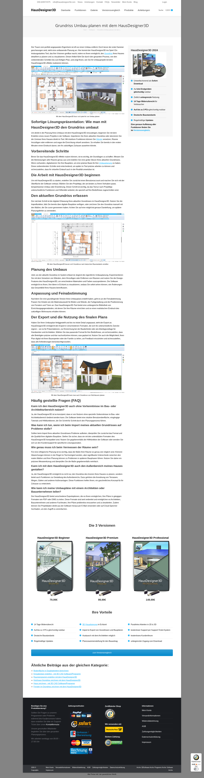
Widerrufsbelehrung (150, 721)
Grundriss (108, 53)
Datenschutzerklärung (151, 737)
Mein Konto (146, 710)
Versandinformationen (151, 716)
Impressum (146, 742)
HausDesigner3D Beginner (53, 537)
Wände (99, 139)
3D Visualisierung (89, 624)
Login (164, 2)
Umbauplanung (105, 163)
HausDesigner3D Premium (102, 537)
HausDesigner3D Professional (150, 537)
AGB (144, 726)
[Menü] (200, 754)
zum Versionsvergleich (102, 653)
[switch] (196, 769)
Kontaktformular (52, 725)
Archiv (139, 767)
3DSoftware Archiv (147, 767)
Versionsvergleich (142, 130)
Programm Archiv (160, 767)
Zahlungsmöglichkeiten (152, 732)
